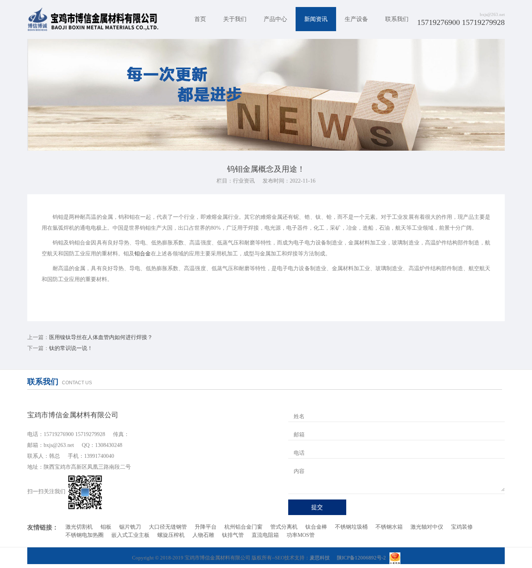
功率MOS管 (301, 535)
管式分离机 (284, 527)
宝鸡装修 (462, 527)
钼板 (105, 527)
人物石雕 (203, 535)
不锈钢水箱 (389, 527)
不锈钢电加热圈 (84, 535)
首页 (200, 19)
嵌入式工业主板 (130, 535)
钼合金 (142, 254)
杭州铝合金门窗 (243, 527)
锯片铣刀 (130, 527)
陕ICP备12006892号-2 (361, 558)
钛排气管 (233, 535)
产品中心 (275, 19)
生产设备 (356, 19)
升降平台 (206, 527)
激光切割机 (79, 527)
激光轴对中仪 (426, 527)
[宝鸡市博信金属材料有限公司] (93, 19)
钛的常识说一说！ (71, 348)
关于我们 (235, 19)
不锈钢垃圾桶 (351, 527)
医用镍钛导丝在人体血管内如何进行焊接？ (101, 337)
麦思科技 (320, 558)
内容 (299, 471)
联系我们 (397, 19)
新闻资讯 (316, 19)
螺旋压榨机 (171, 535)
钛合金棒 (316, 527)
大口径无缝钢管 (168, 527)
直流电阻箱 (265, 535)
